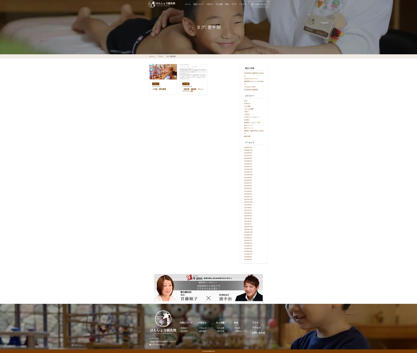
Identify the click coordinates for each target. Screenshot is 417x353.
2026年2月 (248, 147)
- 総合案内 (184, 331)
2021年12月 (248, 199)
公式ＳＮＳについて (251, 78)
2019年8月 (248, 259)
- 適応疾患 (202, 331)
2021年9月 (248, 205)
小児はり (209, 4)
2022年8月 (248, 180)
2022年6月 (248, 186)
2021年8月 (248, 207)
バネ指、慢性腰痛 (159, 89)
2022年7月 (248, 183)
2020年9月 (248, 235)
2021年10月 (248, 202)
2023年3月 (248, 164)
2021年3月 (248, 218)
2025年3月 (248, 155)
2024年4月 (248, 161)
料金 (227, 4)
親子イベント (248, 128)
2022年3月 (248, 194)
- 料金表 (237, 328)
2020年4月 (248, 248)
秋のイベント (248, 125)
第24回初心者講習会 (251, 89)
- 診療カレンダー (240, 331)
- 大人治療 (220, 328)
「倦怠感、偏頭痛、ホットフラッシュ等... (192, 90)
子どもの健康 (248, 109)
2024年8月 (248, 158)
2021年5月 (248, 216)
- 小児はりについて (205, 328)
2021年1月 (248, 224)
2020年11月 (248, 229)
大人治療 (219, 4)
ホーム (187, 4)
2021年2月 (248, 221)
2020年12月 (248, 227)
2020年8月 (248, 238)
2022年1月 (248, 197)
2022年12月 (248, 169)
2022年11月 (248, 172)
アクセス (242, 4)
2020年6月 (248, 243)
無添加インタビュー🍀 (252, 122)
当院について (198, 4)
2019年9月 (248, 257)
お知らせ (155, 84)
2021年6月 (248, 213)
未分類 (246, 120)
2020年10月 (248, 232)
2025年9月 (248, 153)
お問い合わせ (260, 4)
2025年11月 (248, 150)
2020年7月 (248, 240)
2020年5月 (248, 246)
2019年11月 (248, 254)
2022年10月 (248, 175)
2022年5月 (248, 188)
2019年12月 (248, 251)
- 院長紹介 (184, 328)
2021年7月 (248, 210)
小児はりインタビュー (251, 117)
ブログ (234, 4)
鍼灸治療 (247, 136)
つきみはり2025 (250, 87)
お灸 (245, 101)
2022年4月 (248, 191)
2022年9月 (248, 177)
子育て (246, 111)
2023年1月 (248, 166)
